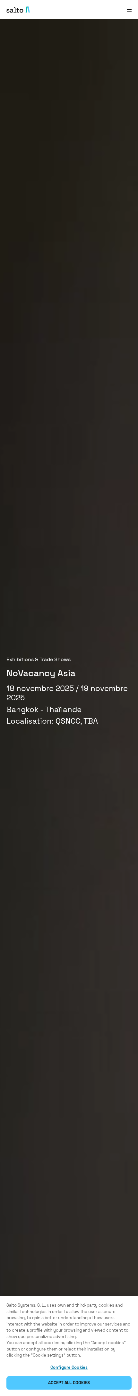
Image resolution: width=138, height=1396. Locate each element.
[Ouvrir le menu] (129, 9)
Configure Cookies (69, 1367)
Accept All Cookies (69, 1382)
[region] (69, 1346)
